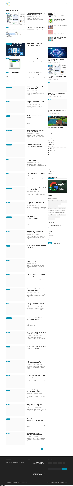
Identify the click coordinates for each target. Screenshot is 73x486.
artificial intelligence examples (53, 206)
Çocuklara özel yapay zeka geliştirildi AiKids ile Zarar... (34, 145)
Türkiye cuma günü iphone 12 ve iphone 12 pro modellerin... (36, 376)
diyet (48, 154)
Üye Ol (58, 0)
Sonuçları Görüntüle (56, 243)
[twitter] (51, 463)
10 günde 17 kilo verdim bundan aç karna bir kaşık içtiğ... (60, 32)
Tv (48, 169)
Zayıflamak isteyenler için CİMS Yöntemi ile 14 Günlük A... (59, 20)
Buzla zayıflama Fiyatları (52, 208)
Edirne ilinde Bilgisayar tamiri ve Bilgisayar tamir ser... (36, 174)
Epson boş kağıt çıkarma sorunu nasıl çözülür (60, 14)
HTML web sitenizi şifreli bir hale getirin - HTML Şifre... (36, 87)
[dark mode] (66, 0)
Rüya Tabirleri (50, 144)
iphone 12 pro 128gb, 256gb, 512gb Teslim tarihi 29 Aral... (36, 333)
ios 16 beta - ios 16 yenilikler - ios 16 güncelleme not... (36, 203)
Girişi (55, 0)
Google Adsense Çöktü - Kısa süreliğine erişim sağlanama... (35, 405)
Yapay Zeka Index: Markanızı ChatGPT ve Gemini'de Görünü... (39, 463)
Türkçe (62, 0)
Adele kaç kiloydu (51, 212)
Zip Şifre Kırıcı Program (33, 58)
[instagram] (54, 463)
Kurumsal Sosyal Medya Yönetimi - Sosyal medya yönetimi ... (36, 275)
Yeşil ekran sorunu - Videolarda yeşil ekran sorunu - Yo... (35, 304)
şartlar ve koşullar (61, 482)
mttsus (28, 16)
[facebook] (49, 463)
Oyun (49, 161)
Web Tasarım (50, 171)
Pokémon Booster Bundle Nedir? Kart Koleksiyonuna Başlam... (39, 468)
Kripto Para (50, 136)
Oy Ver (50, 243)
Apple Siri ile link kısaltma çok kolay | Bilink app (35, 232)
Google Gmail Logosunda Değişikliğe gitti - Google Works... (36, 419)
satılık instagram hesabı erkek (60, 210)
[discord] (56, 463)
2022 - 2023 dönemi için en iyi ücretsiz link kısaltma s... (35, 217)
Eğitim (49, 173)
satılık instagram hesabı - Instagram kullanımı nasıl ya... (35, 434)
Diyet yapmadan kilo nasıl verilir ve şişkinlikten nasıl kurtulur (56, 201)
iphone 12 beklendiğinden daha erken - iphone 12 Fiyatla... (35, 390)
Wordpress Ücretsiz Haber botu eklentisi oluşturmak (35, 131)
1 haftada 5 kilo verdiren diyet (59, 212)
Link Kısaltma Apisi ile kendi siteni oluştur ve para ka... (36, 188)
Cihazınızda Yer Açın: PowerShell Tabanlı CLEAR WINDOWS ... (36, 28)
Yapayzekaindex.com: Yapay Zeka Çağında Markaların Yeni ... (36, 14)
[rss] (64, 463)
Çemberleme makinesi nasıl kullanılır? (34, 116)
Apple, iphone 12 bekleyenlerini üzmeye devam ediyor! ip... (35, 361)
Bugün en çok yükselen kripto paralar (54, 216)
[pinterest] (59, 463)
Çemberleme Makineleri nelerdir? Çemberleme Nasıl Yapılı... (36, 102)
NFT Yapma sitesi (51, 210)
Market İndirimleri (51, 148)
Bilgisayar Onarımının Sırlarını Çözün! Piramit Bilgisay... (35, 159)
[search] (66, 4)
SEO (48, 156)
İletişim (48, 482)
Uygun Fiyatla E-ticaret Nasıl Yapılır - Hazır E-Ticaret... (34, 44)
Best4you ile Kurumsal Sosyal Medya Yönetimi (35, 260)
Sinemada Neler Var (51, 150)
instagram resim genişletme (52, 198)
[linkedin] (61, 463)
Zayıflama (49, 152)
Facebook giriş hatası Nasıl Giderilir (60, 25)
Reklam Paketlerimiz (54, 482)
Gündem (49, 146)
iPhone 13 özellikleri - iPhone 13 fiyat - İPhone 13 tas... (35, 289)
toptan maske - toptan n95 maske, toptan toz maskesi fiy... (60, 38)
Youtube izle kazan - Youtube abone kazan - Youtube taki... (34, 318)
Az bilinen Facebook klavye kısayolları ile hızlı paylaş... (34, 73)
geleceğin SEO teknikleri (61, 214)
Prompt (49, 138)
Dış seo (49, 158)
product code (2, 485)
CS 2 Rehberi (50, 140)
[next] (65, 181)
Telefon (49, 167)
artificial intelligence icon (52, 214)
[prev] (62, 181)
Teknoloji (49, 163)
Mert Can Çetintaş (29, 306)
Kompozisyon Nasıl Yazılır (62, 208)
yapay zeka (50, 142)
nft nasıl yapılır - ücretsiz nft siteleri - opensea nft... (36, 246)
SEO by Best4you (24, 482)
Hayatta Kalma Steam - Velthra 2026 (55, 127)
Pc (48, 165)
